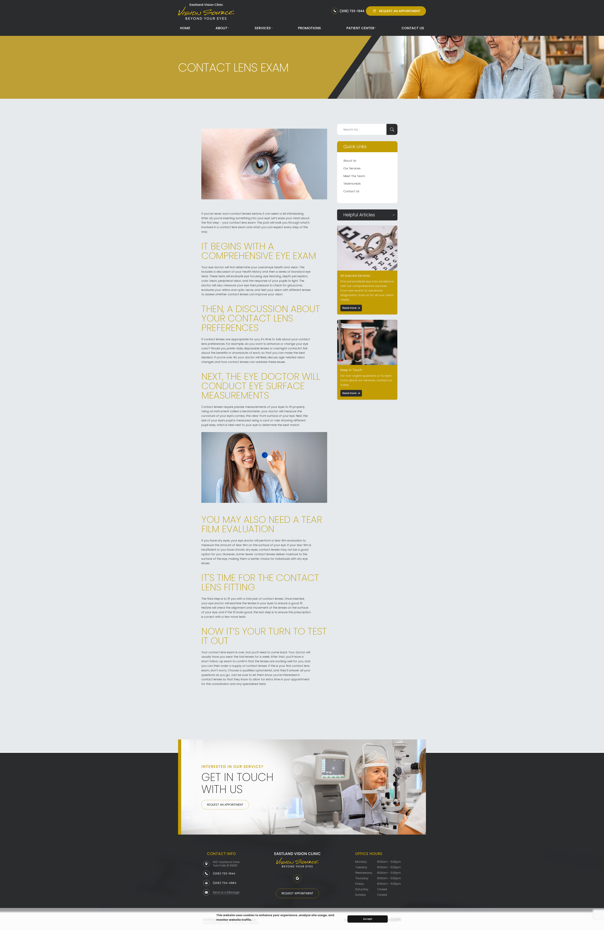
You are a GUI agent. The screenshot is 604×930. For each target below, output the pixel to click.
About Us (349, 161)
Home (185, 28)
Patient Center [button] (360, 28)
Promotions (309, 28)
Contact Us (413, 28)
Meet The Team (354, 176)
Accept (367, 919)
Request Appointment (297, 893)
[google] (297, 878)
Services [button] (263, 28)
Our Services (352, 168)
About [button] (221, 28)
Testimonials (352, 184)
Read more (349, 308)
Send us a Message (226, 892)
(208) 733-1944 (224, 873)
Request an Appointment (225, 805)
